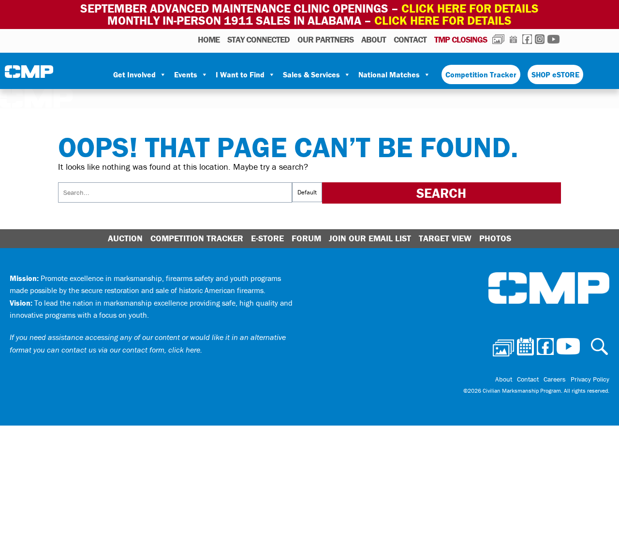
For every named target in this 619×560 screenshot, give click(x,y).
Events (185, 74)
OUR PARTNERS (325, 39)
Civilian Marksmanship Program (29, 75)
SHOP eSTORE (555, 74)
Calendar (513, 39)
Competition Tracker (480, 74)
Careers (555, 379)
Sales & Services (311, 74)
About (373, 39)
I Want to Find (240, 74)
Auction (125, 238)
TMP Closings (460, 39)
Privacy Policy (590, 379)
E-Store (267, 238)
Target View (445, 238)
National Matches (389, 74)
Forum (306, 238)
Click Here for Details (443, 20)
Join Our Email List (370, 238)
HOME (209, 39)
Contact (410, 39)
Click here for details (470, 8)
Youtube (553, 39)
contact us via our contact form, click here (130, 349)
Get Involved (134, 74)
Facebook (527, 39)
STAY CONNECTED (258, 39)
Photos (498, 39)
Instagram (540, 39)
